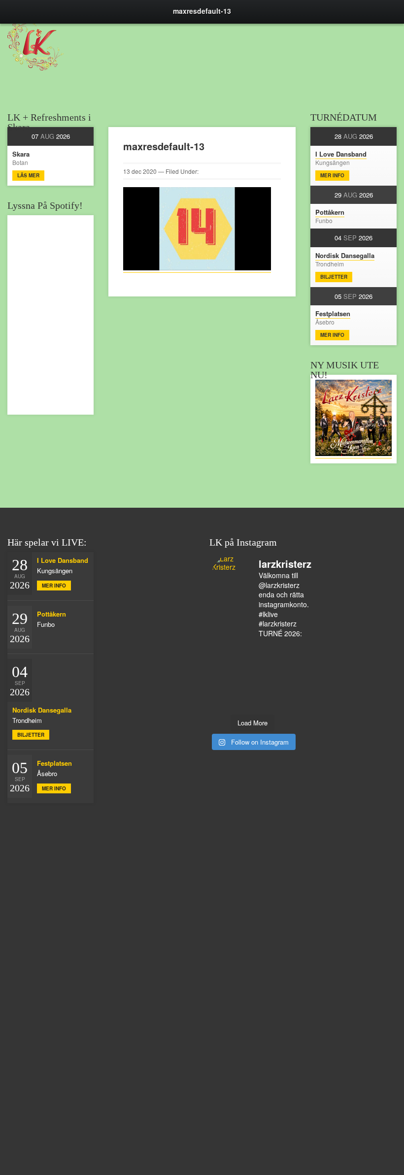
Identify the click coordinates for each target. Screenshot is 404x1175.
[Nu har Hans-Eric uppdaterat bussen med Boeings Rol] (242, 678)
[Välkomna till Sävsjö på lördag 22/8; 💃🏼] (242, 665)
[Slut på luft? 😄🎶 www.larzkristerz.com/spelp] (242, 690)
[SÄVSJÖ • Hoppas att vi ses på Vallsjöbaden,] (283, 652)
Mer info (332, 175)
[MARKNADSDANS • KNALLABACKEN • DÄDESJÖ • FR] (222, 665)
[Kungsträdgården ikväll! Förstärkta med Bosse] (222, 690)
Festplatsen (332, 313)
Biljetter (333, 276)
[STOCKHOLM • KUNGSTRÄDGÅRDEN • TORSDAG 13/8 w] (262, 690)
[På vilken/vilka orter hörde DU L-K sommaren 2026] (262, 652)
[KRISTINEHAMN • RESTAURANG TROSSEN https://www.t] (283, 678)
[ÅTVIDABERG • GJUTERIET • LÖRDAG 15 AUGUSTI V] (262, 678)
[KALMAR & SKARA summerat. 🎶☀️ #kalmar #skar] (242, 703)
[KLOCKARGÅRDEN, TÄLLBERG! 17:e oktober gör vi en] (283, 665)
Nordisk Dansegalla (344, 255)
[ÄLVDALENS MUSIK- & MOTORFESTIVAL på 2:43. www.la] (283, 690)
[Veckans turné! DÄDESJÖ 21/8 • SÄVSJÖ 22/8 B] (262, 665)
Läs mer (28, 175)
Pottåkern (329, 212)
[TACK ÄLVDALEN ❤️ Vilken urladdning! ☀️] (283, 703)
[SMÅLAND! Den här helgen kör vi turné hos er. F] (242, 652)
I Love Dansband (341, 154)
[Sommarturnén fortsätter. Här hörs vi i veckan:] (222, 703)
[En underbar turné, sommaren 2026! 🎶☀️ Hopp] (222, 652)
